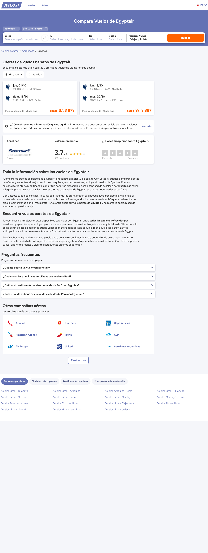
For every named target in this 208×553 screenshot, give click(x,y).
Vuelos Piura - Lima (168, 403)
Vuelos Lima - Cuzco (13, 397)
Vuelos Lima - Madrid (13, 409)
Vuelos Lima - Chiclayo (118, 397)
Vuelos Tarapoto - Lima (14, 403)
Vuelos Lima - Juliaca (117, 409)
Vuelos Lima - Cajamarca (119, 403)
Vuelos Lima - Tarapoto (14, 390)
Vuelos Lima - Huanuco (170, 390)
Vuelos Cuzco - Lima (65, 403)
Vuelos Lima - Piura (64, 397)
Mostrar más (78, 360)
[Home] (11, 5)
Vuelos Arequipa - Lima (118, 390)
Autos (44, 5)
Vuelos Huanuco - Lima (66, 409)
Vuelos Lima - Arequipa (66, 390)
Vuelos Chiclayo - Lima (170, 397)
